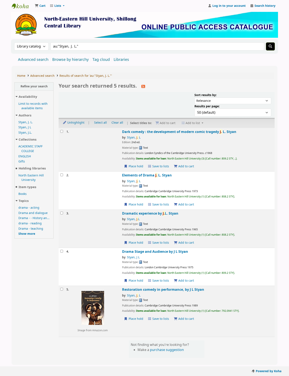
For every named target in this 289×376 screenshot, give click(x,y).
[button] (40, 6)
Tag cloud (101, 59)
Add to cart (186, 166)
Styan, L (133, 137)
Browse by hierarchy (70, 59)
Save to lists (160, 166)
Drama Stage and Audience (155, 252)
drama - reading (30, 223)
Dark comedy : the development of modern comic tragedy (179, 132)
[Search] (270, 46)
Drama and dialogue (33, 213)
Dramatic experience (150, 213)
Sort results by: (205, 95)
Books (22, 194)
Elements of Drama (147, 175)
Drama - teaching (30, 228)
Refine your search (34, 86)
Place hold (135, 166)
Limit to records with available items (33, 106)
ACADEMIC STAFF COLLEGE (30, 148)
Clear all (117, 122)
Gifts (21, 161)
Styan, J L (24, 127)
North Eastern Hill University (31, 177)
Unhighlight (75, 122)
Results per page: (207, 106)
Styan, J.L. (25, 132)
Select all (100, 122)
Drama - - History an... (34, 218)
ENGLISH (24, 156)
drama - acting (28, 207)
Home (21, 76)
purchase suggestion (167, 349)
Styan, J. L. (25, 122)
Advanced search (33, 59)
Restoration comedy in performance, (163, 290)
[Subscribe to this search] (143, 86)
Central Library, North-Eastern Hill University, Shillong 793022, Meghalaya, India (22, 6)
